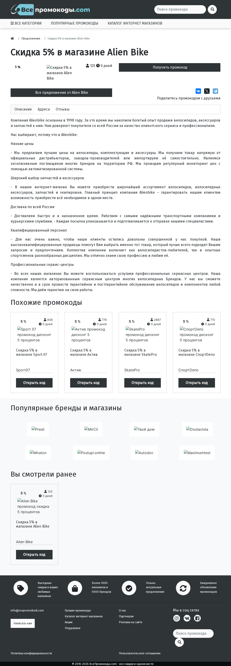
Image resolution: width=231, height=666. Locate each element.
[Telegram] (216, 91)
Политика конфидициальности (31, 653)
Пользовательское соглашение (140, 653)
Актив (75, 370)
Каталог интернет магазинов (84, 616)
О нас (122, 610)
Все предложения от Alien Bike (61, 92)
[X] (208, 91)
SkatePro (132, 370)
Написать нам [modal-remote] (23, 623)
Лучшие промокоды (78, 610)
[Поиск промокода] (179, 642)
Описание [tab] (23, 109)
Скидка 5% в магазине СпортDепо (196, 352)
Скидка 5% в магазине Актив (84, 352)
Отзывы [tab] (62, 109)
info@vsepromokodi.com (27, 610)
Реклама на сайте (130, 622)
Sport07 (23, 370)
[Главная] (13, 38)
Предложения (30, 38)
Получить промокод (170, 67)
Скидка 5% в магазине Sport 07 (31, 352)
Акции (68, 622)
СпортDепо (188, 370)
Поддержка (72, 628)
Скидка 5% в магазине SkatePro (140, 352)
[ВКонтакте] (199, 91)
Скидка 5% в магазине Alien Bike (32, 524)
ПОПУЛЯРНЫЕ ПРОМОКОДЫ (74, 23)
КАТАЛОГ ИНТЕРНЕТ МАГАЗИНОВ (135, 23)
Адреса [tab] (44, 109)
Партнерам (126, 616)
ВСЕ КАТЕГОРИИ (28, 23)
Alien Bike (24, 542)
